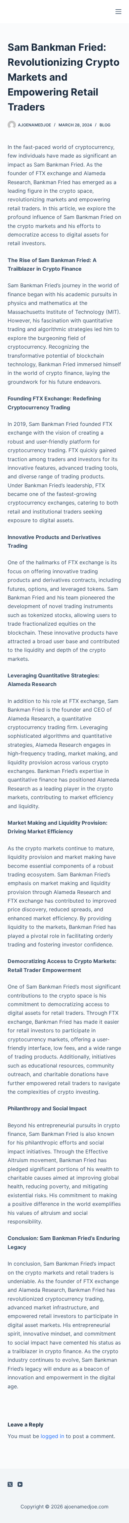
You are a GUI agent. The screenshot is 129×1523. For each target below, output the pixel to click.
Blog (105, 124)
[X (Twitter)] (10, 1484)
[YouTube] (20, 1484)
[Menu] (118, 12)
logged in (52, 1436)
